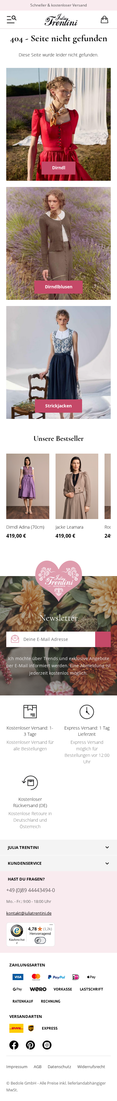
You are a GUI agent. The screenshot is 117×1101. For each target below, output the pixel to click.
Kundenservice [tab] (24, 863)
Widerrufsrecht (91, 1066)
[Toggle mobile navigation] (11, 19)
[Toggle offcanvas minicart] (104, 19)
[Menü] (51, 926)
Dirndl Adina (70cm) (25, 527)
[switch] (40, 940)
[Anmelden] (103, 639)
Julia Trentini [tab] (23, 847)
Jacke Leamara (69, 527)
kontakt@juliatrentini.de (28, 913)
